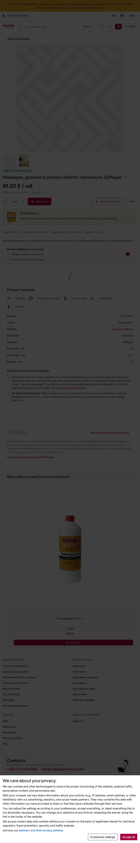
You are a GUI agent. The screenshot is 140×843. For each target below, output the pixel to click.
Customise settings (102, 837)
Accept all (128, 837)
